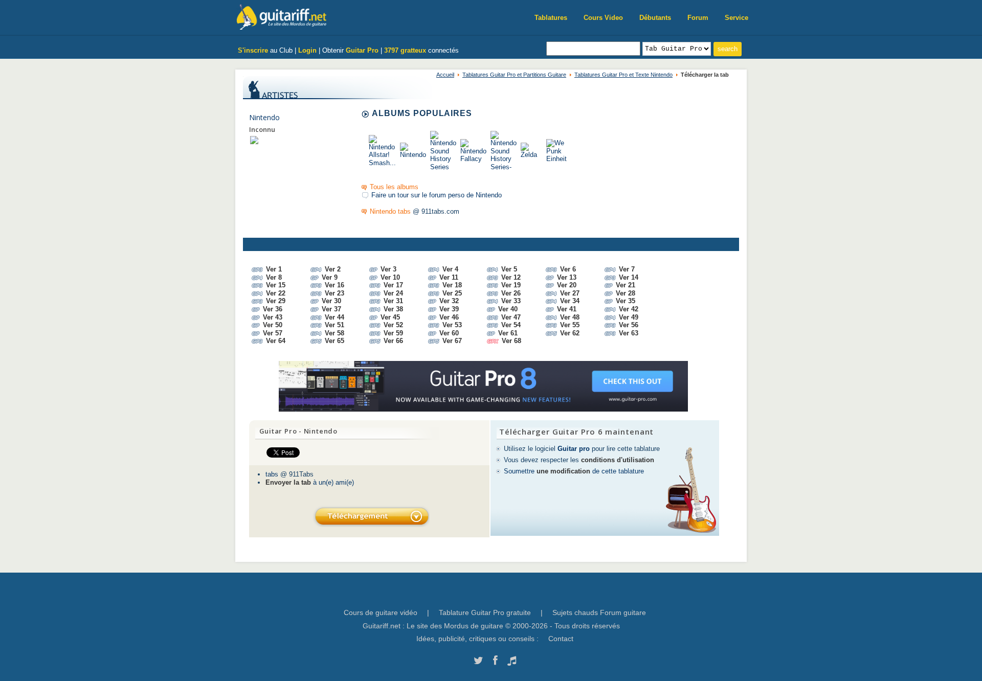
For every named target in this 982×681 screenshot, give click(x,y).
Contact (560, 638)
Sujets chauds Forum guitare (599, 612)
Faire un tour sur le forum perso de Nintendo (436, 195)
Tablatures (550, 17)
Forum (697, 17)
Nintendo (264, 117)
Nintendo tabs (390, 211)
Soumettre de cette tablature (574, 471)
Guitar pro (573, 448)
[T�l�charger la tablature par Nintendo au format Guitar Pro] (371, 516)
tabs (271, 474)
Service (736, 17)
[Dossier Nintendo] (254, 140)
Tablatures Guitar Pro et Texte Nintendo (623, 75)
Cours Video (603, 17)
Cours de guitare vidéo (380, 612)
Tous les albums (394, 187)
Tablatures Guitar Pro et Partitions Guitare (514, 75)
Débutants (655, 17)
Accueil (445, 75)
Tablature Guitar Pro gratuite (485, 612)
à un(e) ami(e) (309, 482)
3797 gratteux (405, 50)
